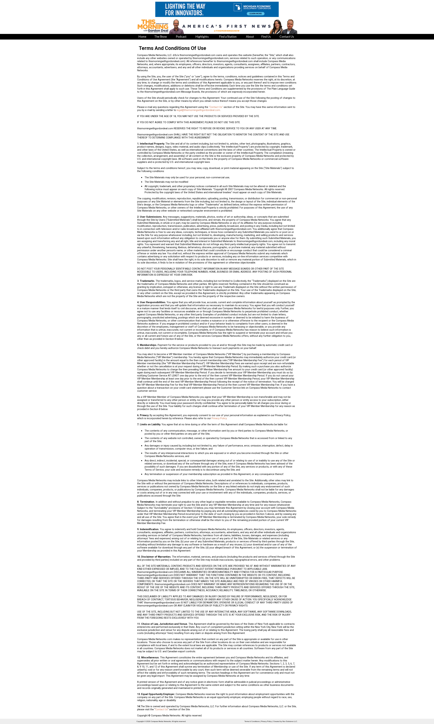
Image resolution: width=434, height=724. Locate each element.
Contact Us (161, 709)
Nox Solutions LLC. (290, 721)
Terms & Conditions (252, 721)
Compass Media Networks (161, 721)
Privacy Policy (219, 418)
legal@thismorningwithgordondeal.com (198, 110)
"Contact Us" (216, 107)
